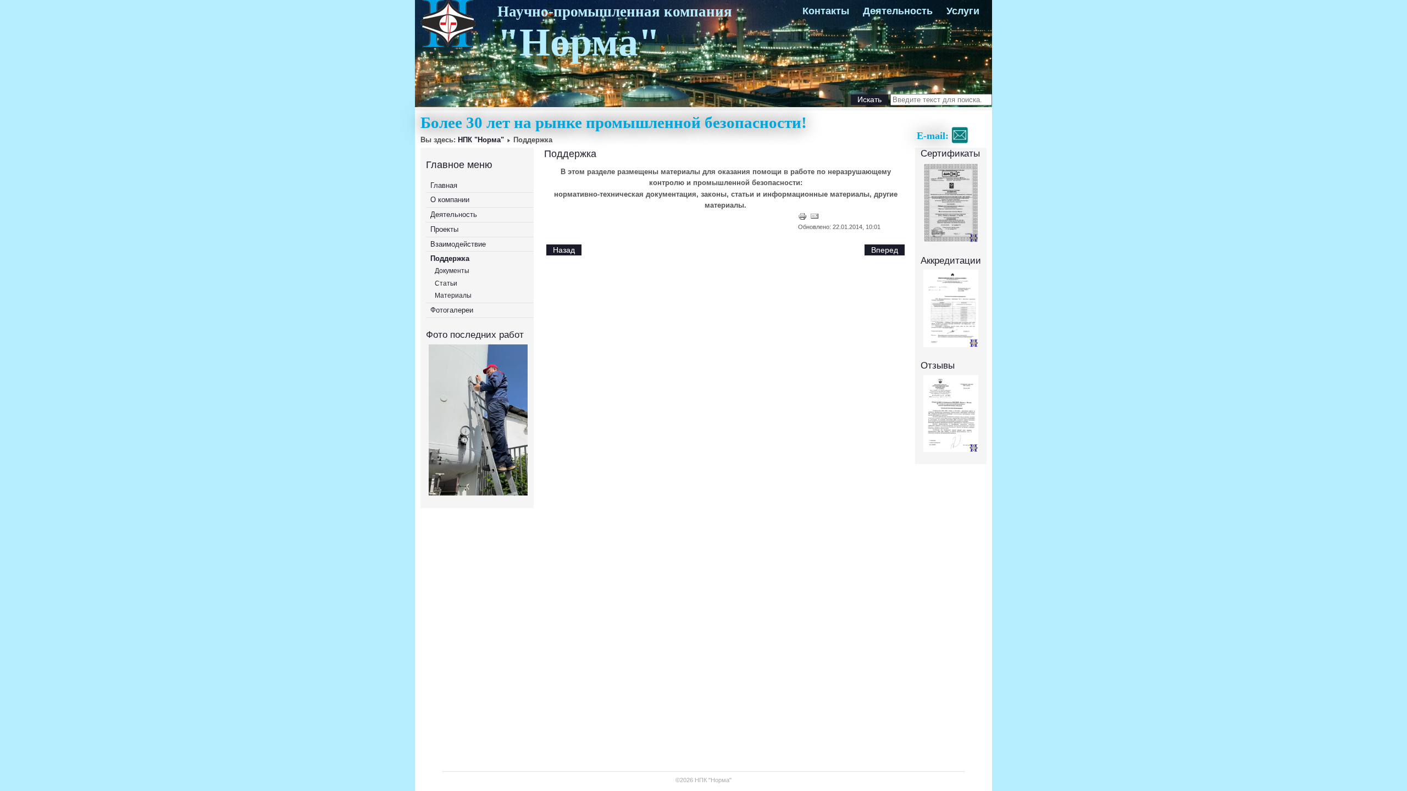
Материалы (453, 295)
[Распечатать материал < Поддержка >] (803, 218)
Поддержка (449, 258)
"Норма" (578, 42)
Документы (452, 271)
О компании (449, 200)
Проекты (444, 229)
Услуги (962, 10)
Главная (443, 185)
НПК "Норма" (481, 140)
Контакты (825, 10)
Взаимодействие (458, 244)
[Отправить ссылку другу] (814, 218)
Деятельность (898, 10)
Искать (869, 99)
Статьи (446, 283)
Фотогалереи (451, 310)
